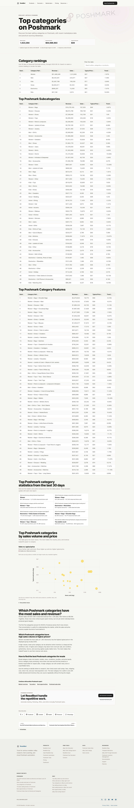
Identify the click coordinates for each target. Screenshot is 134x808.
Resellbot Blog (105, 748)
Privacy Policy (105, 805)
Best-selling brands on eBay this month (62, 787)
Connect (65, 757)
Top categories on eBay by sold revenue (62, 783)
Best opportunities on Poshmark (25, 788)
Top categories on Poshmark (24, 784)
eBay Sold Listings (87, 750)
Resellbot (22, 15)
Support (104, 761)
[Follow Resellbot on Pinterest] (115, 799)
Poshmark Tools (47, 757)
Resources (63, 3)
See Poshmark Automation (106, 695)
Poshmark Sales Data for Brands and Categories (29, 791)
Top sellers (32, 684)
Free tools (39, 3)
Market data (49, 3)
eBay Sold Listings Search (69, 750)
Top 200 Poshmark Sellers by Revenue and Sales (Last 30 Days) (31, 779)
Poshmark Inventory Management (107, 756)
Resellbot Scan (47, 748)
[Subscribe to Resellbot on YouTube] (112, 799)
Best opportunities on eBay (59, 789)
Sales (71, 70)
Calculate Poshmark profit (106, 699)
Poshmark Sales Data (88, 748)
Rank (21, 70)
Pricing (57, 3)
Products (31, 3)
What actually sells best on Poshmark (26, 782)
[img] (82, 561)
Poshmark (35, 15)
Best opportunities (42, 684)
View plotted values (25, 602)
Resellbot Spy (46, 750)
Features (104, 764)
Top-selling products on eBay (59, 785)
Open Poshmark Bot (109, 3)
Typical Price (89, 70)
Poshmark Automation (48, 755)
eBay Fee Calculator (68, 748)
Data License (86, 752)
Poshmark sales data (54, 684)
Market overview (23, 684)
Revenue (54, 70)
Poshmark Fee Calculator (69, 755)
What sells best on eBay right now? (61, 780)
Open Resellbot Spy (48, 752)
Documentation (106, 759)
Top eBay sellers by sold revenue (60, 778)
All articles (23, 729)
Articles (28, 15)
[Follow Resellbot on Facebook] (108, 799)
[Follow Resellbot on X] (101, 799)
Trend (106, 70)
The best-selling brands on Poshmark (26, 786)
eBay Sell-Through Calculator (109, 752)
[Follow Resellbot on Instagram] (105, 799)
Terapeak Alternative (107, 750)
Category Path (35, 70)
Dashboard (46, 762)
